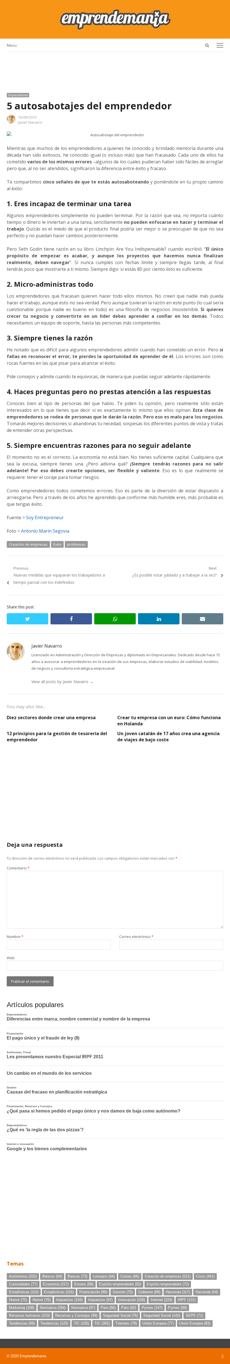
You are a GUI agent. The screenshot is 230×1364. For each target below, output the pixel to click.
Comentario (18, 868)
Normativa (53, 1308)
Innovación (131, 1300)
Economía (56, 1284)
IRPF (187, 1300)
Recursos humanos (29, 1315)
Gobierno (149, 1292)
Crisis (205, 1276)
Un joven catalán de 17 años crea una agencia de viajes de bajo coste (168, 736)
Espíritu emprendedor (120, 1284)
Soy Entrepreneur (45, 517)
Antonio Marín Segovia (45, 531)
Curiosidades (23, 1284)
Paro (108, 1308)
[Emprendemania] (115, 19)
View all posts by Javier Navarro (62, 681)
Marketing (21, 1308)
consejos (104, 1276)
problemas (76, 544)
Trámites (126, 1323)
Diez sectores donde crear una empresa (51, 717)
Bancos (52, 1276)
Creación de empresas (28, 544)
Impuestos (69, 1300)
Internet (161, 1300)
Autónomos (23, 1276)
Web (11, 957)
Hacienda (178, 1292)
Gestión (123, 1292)
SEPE (194, 1315)
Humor (18, 1300)
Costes (129, 1276)
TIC (81, 1323)
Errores (83, 1284)
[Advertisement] (115, 70)
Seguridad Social (120, 1315)
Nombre (15, 936)
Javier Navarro (30, 122)
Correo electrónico (136, 936)
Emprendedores (18, 95)
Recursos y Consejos (76, 1315)
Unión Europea (158, 1323)
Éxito (57, 544)
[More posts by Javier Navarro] (11, 122)
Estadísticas (23, 1292)
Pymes (152, 1308)
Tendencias (22, 1323)
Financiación (93, 1292)
